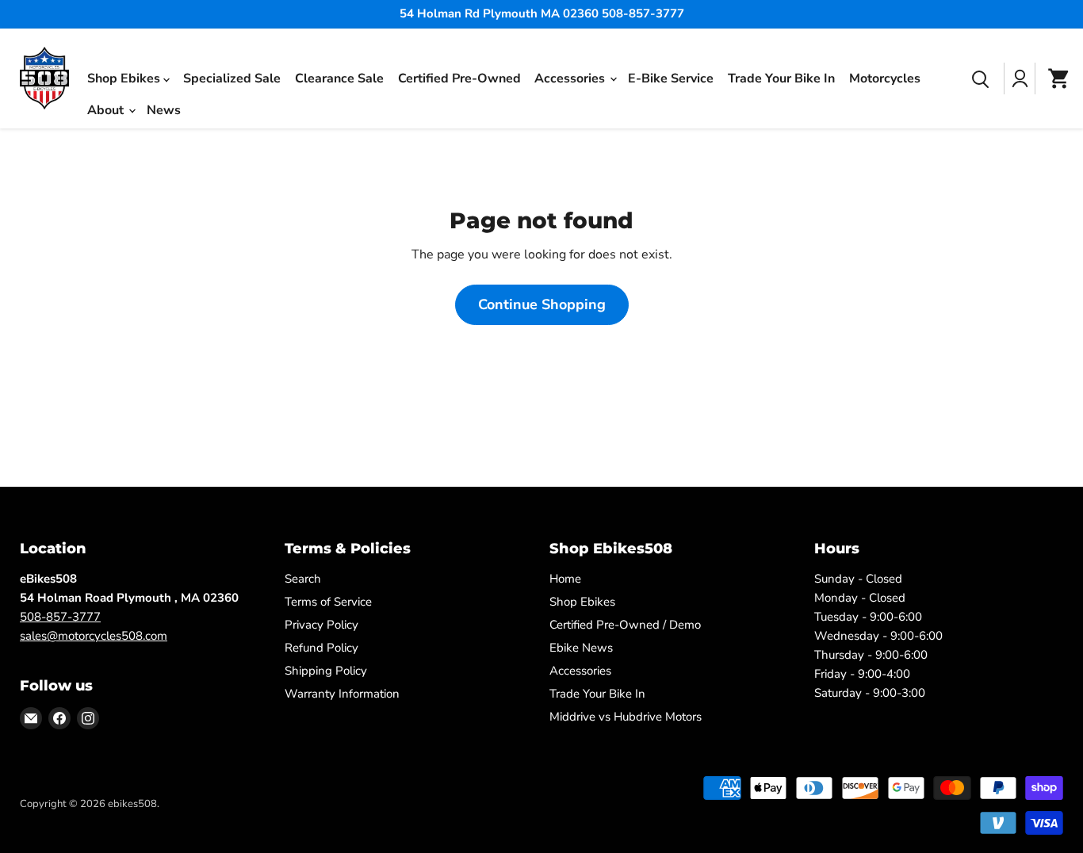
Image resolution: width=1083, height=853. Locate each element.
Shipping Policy (326, 671)
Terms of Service (328, 602)
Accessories (571, 78)
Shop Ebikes (125, 78)
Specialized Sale (232, 78)
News (164, 110)
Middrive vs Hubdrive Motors (625, 717)
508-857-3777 (60, 617)
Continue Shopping (542, 304)
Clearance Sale (339, 78)
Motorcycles (884, 78)
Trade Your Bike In (781, 78)
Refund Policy (321, 648)
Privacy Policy (321, 625)
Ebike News (581, 648)
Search (303, 579)
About (107, 109)
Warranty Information (342, 694)
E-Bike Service (671, 78)
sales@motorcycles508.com (93, 636)
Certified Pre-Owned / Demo (625, 625)
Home (565, 579)
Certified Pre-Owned (459, 78)
